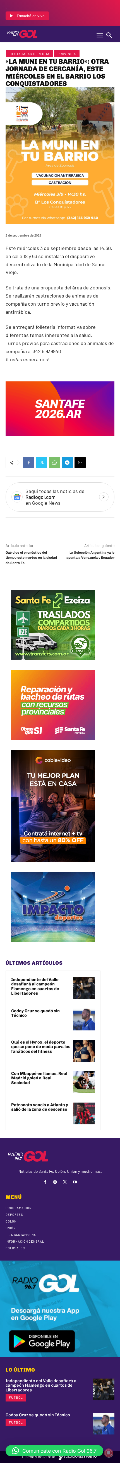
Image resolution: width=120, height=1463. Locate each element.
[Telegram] (67, 462)
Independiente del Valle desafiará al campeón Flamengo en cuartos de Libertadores (35, 986)
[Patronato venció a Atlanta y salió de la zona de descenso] (84, 1113)
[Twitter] (41, 462)
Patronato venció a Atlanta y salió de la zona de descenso (39, 1107)
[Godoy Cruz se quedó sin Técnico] (84, 1019)
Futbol (16, 1397)
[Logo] (22, 34)
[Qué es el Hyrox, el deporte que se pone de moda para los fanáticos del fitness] (84, 1051)
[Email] (80, 462)
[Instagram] (55, 1182)
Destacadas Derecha (29, 54)
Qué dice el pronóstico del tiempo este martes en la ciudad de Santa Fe (31, 558)
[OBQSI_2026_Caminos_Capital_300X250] (53, 744)
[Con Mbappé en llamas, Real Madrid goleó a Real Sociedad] (84, 1082)
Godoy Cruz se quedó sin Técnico (35, 1013)
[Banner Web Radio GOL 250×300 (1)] (53, 664)
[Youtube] (74, 1182)
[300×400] (53, 866)
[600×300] (60, 440)
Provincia (66, 54)
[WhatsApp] (54, 462)
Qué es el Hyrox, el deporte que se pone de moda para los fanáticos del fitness (40, 1047)
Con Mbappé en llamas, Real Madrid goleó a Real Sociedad (39, 1078)
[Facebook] (28, 462)
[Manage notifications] (108, 1452)
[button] (54, 1450)
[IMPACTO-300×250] (53, 945)
